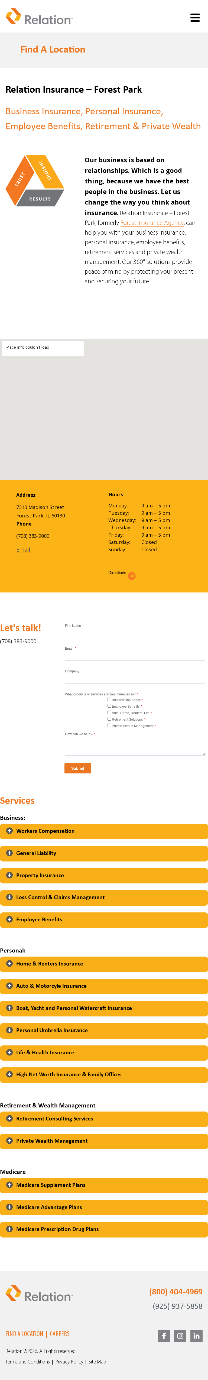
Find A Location (24, 1334)
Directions (117, 572)
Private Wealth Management (52, 1141)
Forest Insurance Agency (152, 223)
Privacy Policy (69, 1362)
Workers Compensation (45, 831)
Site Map (97, 1362)
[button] (104, 831)
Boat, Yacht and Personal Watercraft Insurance (74, 1008)
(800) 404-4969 (176, 1292)
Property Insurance (40, 876)
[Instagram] (180, 1336)
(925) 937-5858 (178, 1307)
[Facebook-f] (164, 1336)
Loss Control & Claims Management (60, 898)
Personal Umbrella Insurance (52, 1031)
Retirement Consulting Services (54, 1119)
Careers (60, 1334)
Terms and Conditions (27, 1362)
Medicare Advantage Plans (49, 1207)
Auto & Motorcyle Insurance (51, 986)
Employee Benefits (39, 920)
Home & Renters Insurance (49, 964)
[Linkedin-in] (196, 1336)
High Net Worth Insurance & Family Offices (69, 1075)
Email (23, 549)
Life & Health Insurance (45, 1053)
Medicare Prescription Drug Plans (57, 1229)
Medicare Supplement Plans (51, 1185)
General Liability (36, 853)
